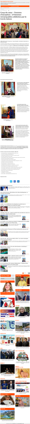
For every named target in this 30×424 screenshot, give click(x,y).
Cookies (23, 423)
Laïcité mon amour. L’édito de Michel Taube (7, 307)
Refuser (2, 7)
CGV (16, 423)
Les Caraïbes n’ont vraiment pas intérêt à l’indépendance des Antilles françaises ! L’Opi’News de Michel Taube (22, 332)
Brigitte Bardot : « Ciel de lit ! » (22, 378)
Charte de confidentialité (19, 423)
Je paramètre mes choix (6, 7)
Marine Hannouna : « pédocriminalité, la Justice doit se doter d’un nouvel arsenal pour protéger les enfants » (7, 293)
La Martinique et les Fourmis (6, 185)
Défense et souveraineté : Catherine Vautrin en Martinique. (12, 255)
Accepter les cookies (15, 6)
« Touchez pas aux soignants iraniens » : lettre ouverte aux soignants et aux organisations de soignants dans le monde (22, 363)
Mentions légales (14, 423)
